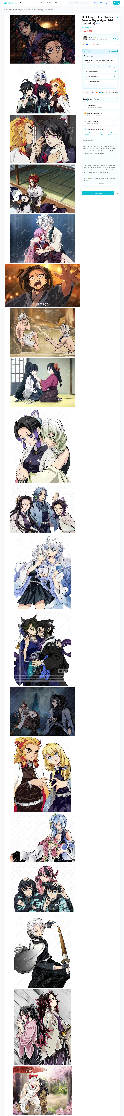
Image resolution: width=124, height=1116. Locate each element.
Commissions (8, 10)
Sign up (116, 3)
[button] (98, 3)
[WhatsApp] (90, 44)
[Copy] (97, 44)
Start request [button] (98, 193)
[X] (83, 44)
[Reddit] (94, 44)
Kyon (90, 37)
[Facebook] (87, 44)
